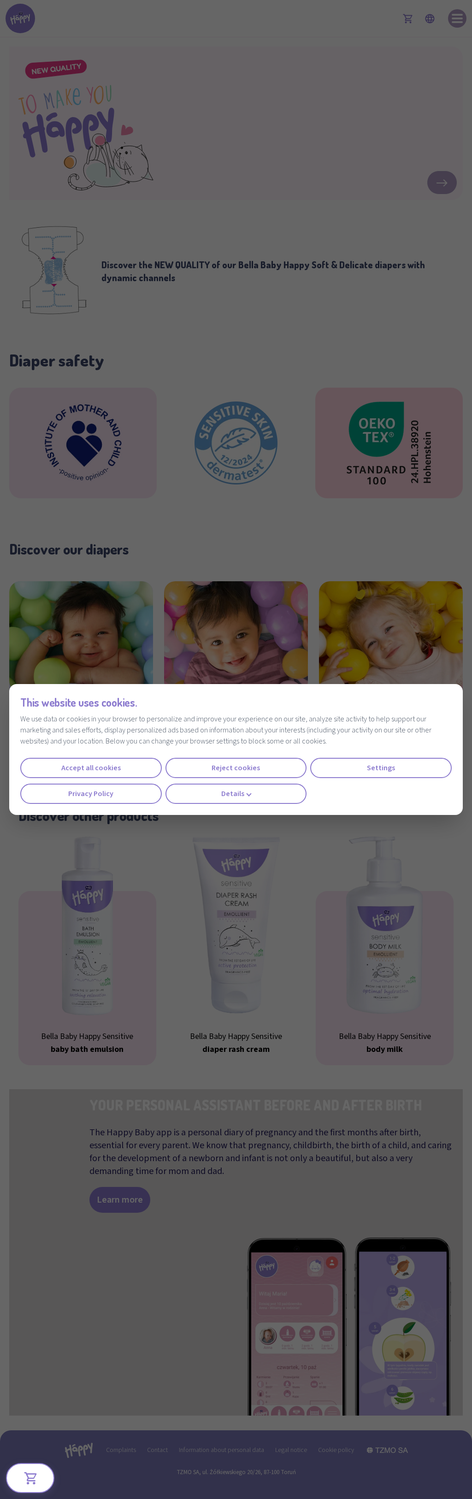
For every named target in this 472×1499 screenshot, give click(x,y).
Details (232, 794)
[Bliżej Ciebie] (30, 1478)
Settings (381, 768)
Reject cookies (236, 768)
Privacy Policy (90, 794)
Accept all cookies (91, 768)
